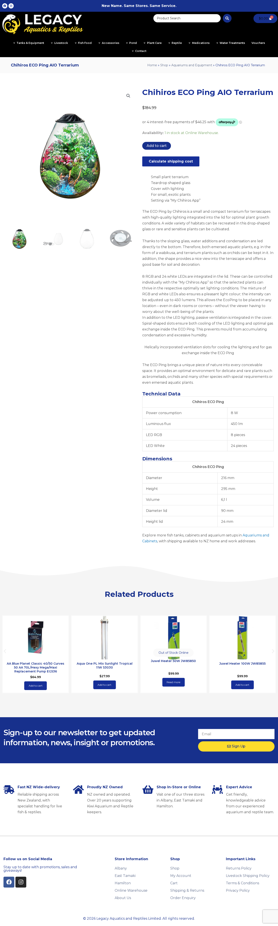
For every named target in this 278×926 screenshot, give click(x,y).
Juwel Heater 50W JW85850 (173, 661)
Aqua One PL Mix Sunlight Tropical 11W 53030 (104, 665)
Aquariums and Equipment (191, 65)
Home (152, 65)
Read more (173, 682)
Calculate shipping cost (171, 161)
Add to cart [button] (36, 685)
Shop (164, 65)
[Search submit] (227, 18)
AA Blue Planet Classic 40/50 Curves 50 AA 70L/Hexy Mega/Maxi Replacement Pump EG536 (35, 667)
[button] (128, 96)
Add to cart (157, 146)
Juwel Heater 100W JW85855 (242, 663)
